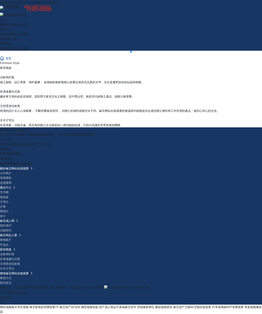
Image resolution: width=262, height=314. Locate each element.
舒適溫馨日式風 (10, 91)
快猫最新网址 (145, 307)
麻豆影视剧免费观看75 (44, 307)
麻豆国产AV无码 (70, 307)
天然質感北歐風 (10, 106)
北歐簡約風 (7, 77)
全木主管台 (7, 120)
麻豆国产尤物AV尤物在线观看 (192, 307)
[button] (131, 52)
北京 (85, 287)
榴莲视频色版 (89, 307)
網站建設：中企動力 (69, 287)
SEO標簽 (97, 287)
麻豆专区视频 (20, 307)
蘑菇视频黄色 (163, 307)
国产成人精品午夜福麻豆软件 (117, 307)
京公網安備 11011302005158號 (129, 287)
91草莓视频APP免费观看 (228, 307)
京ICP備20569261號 (13, 292)
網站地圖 (5, 307)
